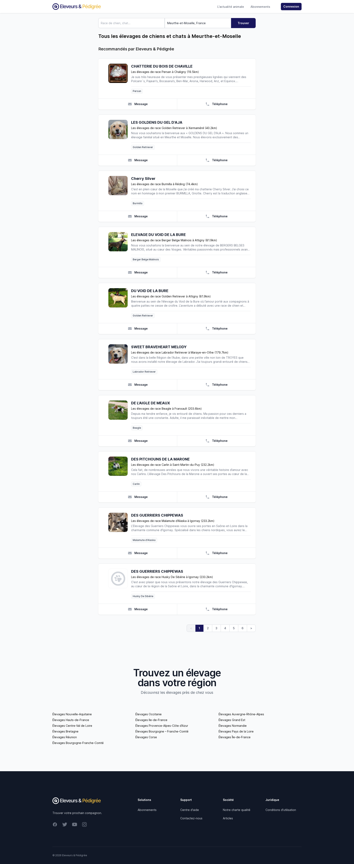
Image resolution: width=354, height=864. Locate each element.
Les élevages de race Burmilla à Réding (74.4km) (164, 184)
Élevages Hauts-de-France (70, 720)
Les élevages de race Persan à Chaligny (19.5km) (165, 72)
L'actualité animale (230, 6)
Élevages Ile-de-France (151, 720)
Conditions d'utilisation (281, 810)
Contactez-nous (191, 818)
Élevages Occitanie (148, 714)
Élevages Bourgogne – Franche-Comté (161, 731)
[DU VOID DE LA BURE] (119, 303)
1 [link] (199, 628)
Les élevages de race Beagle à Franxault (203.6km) (166, 408)
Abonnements (260, 6)
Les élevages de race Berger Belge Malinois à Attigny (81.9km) (174, 240)
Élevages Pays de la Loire (236, 731)
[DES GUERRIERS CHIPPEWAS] (119, 528)
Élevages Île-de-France (235, 737)
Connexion (291, 6)
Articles (228, 818)
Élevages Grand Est (232, 720)
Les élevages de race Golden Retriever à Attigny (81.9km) (171, 296)
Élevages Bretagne (65, 731)
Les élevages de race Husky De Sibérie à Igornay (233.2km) (172, 577)
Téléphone (220, 104)
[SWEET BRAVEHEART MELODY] (119, 359)
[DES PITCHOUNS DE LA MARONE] (119, 471)
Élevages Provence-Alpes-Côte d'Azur (161, 725)
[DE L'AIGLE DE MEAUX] (119, 415)
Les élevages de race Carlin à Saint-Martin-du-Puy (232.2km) (172, 464)
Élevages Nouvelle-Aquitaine (72, 714)
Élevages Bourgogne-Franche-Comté (78, 743)
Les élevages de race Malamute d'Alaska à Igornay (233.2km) (172, 521)
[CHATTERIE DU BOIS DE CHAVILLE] (119, 78)
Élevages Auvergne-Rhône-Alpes (241, 714)
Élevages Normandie (233, 725)
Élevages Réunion (64, 737)
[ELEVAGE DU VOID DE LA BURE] (119, 247)
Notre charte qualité (236, 810)
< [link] (191, 628)
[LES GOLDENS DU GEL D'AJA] (119, 135)
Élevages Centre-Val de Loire (72, 725)
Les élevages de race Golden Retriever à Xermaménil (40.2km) (174, 128)
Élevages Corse (146, 737)
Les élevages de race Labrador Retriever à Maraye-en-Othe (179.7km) (179, 352)
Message (141, 104)
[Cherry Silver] (119, 191)
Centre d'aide (189, 810)
